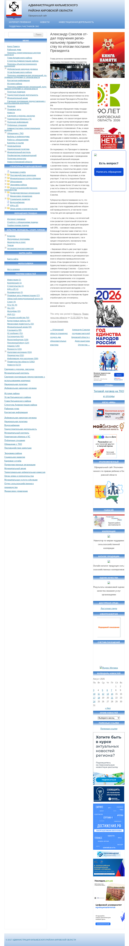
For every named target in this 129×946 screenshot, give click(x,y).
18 (99, 698)
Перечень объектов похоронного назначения (20, 65)
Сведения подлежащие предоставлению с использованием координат (24, 102)
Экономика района (18, 185)
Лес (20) (10, 308)
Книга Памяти (13, 46)
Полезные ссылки (108, 728)
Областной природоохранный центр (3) (25, 299)
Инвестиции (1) (14, 280)
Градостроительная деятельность (22, 95)
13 (108, 694)
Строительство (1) (15, 286)
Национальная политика (18, 149)
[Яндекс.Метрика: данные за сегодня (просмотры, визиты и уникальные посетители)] (109, 668)
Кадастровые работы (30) (18, 321)
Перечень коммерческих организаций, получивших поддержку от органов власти (25, 88)
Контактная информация (18, 80)
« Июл (108, 708)
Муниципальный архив (17, 98)
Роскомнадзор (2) (15, 292)
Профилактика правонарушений (21, 155)
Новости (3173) (14, 365)
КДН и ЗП (14, 205)
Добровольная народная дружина (22, 69)
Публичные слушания (17, 125)
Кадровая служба (18, 172)
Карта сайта (12, 259)
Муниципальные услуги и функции (25, 178)
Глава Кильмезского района (19, 58)
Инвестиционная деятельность (76, 22)
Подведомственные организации (25, 193)
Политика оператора (16, 159)
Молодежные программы (18, 239)
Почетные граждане (16, 92)
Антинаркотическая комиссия (20, 248)
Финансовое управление (21, 196)
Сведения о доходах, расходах (21, 116)
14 (112, 694)
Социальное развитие (20, 199)
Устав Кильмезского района (19, 72)
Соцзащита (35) (14, 330)
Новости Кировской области (19, 162)
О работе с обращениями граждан (22, 222)
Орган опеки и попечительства (24, 209)
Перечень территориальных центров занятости (22, 54)
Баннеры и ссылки (15, 143)
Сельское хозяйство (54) (18, 317)
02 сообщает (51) (15, 333)
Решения (11, 106)
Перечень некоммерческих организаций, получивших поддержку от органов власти (25, 76)
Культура (11, 236)
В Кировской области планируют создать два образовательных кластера (59, 337)
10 (94, 694)
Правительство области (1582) (21, 362)
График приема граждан (18, 225)
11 (99, 694)
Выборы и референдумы (18, 136)
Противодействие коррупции (23, 175)
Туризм (10, 245)
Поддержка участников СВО (24, 26)
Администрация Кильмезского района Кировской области (53, 8)
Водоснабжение (17, 202)
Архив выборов (14, 146)
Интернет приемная (16, 219)
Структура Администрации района (22, 61)
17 (94, 698)
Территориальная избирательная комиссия (24, 472)
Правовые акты (14, 109)
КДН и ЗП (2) (12, 289)
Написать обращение (108, 171)
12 (103, 694)
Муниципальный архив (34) (19, 327)
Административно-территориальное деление (22, 129)
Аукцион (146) (13, 346)
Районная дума (14, 50)
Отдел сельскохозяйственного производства (20, 189)
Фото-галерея (13, 269)
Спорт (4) (11, 302)
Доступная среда (109, 608)
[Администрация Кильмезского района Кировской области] (14, 19)
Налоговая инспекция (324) (19, 352)
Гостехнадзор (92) (15, 336)
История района (14, 84)
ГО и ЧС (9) (12, 305)
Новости (45, 22)
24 (94, 701)
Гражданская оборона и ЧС (19, 119)
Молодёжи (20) (14, 311)
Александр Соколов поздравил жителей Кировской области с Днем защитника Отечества (80, 337)
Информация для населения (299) (22, 358)
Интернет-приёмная (20, 22)
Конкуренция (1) (14, 283)
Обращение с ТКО (15, 133)
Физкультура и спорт (16, 242)
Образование (16, 182)
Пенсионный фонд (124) (18, 343)
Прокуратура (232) (15, 355)
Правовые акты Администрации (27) (23, 295)
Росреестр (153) (14, 349)
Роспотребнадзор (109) (17, 340)
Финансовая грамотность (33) (20, 324)
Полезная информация (17, 122)
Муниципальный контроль (19, 152)
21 (112, 698)
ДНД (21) (11, 314)
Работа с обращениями (17, 140)
